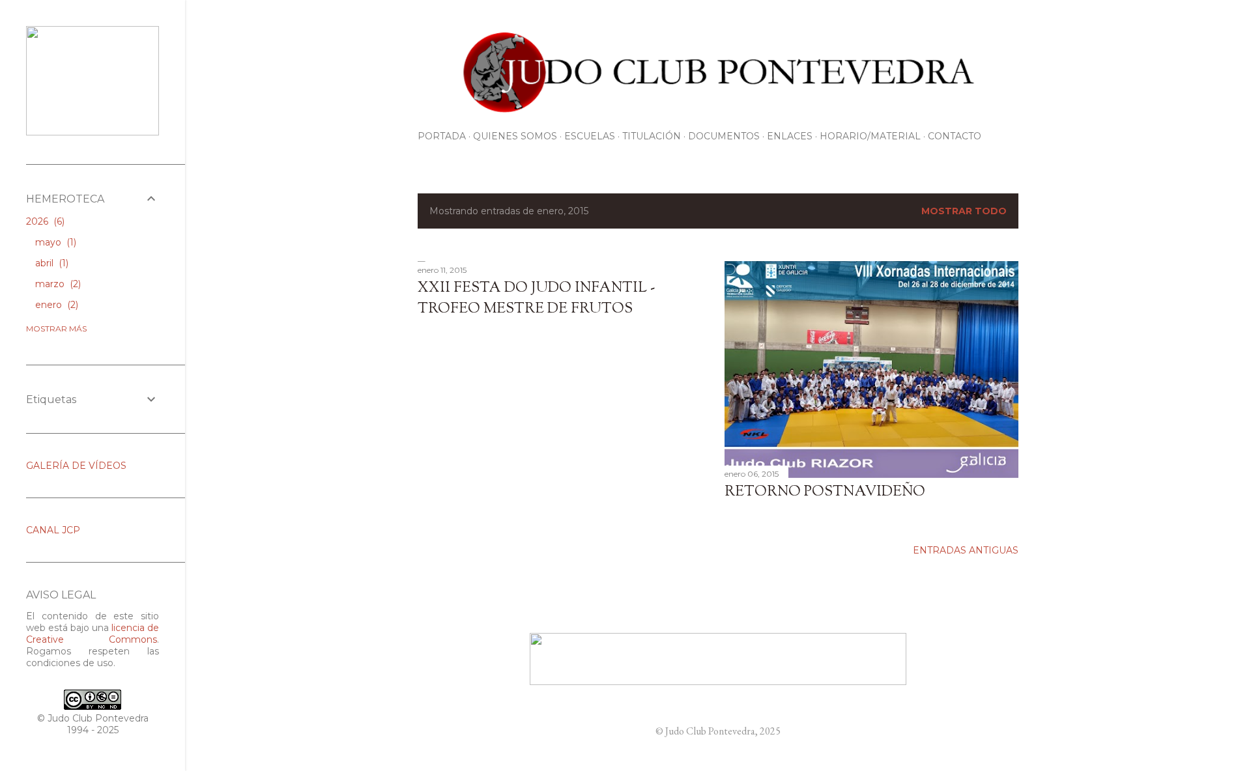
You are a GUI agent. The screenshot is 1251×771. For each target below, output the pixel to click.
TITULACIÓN (651, 136)
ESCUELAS (589, 136)
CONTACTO (954, 136)
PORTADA (442, 136)
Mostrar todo (964, 211)
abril (50, 263)
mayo (54, 242)
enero (55, 305)
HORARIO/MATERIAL (870, 136)
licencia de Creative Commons (92, 633)
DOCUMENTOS (724, 136)
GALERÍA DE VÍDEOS (76, 465)
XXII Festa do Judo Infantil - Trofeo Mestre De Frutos (536, 299)
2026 (44, 221)
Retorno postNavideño (825, 492)
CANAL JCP (53, 530)
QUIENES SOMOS (515, 136)
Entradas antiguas (965, 550)
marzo (56, 284)
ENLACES (789, 136)
